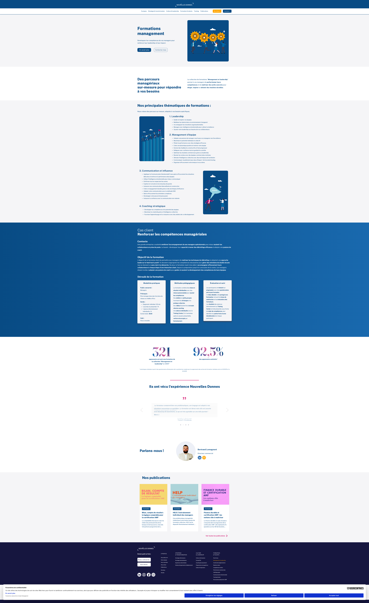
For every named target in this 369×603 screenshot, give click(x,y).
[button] (143, 11)
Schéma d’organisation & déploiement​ (182, 565)
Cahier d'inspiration (200, 567)
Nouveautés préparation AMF (220, 579)
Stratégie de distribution (181, 560)
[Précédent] (142, 410)
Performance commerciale (219, 570)
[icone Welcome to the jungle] (144, 575)
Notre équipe (164, 560)
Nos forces (215, 558)
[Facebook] (149, 575)
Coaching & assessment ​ (201, 562)
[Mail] (204, 457)
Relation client (216, 565)
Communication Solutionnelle (220, 574)
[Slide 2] (185, 424)
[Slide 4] (180, 424)
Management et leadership (219, 560)
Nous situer (163, 564)
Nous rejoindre (164, 562)
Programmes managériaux (202, 565)
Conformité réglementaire (219, 562)
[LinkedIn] (139, 575)
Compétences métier (218, 567)
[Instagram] (153, 575)
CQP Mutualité (216, 572)
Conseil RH (198, 560)
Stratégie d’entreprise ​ (180, 558)
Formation (146, 508)
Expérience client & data (180, 562)
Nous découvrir (164, 557)
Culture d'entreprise (200, 558)
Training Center (178, 313)
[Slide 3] (183, 424)
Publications (164, 567)
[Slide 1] (188, 424)
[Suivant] (227, 410)
